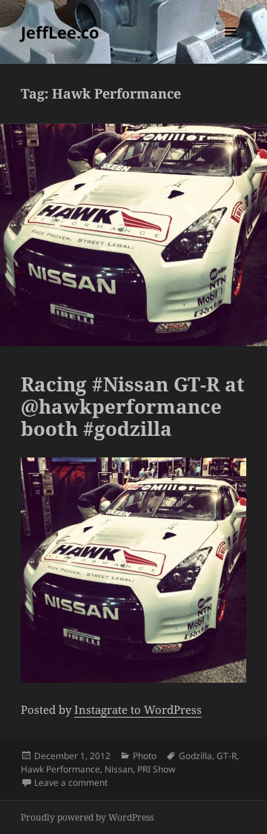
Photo (144, 755)
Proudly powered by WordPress (87, 817)
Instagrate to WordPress (138, 709)
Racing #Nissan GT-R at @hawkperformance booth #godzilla (133, 406)
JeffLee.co (60, 32)
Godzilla (195, 755)
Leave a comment (71, 782)
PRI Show (156, 769)
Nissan (119, 769)
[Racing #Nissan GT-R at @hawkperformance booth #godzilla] (134, 570)
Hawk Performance (60, 769)
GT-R (227, 755)
